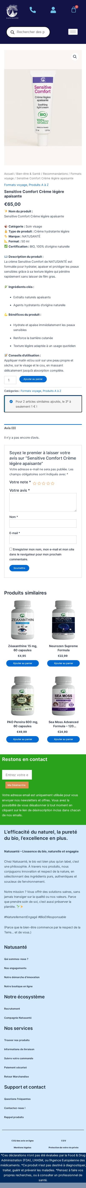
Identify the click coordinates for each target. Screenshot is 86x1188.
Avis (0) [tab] (10, 428)
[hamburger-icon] (73, 32)
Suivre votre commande (18, 1058)
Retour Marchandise (16, 1076)
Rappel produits (14, 1117)
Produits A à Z (39, 185)
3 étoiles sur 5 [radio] (44, 483)
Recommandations (55, 173)
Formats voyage (15, 185)
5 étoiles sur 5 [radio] (52, 483)
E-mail (14, 533)
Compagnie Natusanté (18, 1017)
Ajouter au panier (33, 379)
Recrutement (12, 1008)
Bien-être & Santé (28, 173)
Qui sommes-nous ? (16, 959)
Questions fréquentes (17, 1098)
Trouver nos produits (17, 1040)
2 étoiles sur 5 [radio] (39, 483)
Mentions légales (22, 1147)
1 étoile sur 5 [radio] (35, 483)
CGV (63, 1140)
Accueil (9, 173)
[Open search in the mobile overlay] (28, 32)
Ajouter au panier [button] (22, 663)
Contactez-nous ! (14, 1108)
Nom (13, 517)
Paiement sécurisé (15, 1067)
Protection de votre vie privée (63, 1147)
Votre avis (19, 490)
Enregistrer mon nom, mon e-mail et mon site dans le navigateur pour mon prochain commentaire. (41, 554)
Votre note (20, 482)
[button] (75, 56)
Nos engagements (15, 968)
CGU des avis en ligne (22, 1140)
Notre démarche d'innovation (21, 977)
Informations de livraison (19, 1049)
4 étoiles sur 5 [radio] (48, 483)
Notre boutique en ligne (18, 986)
